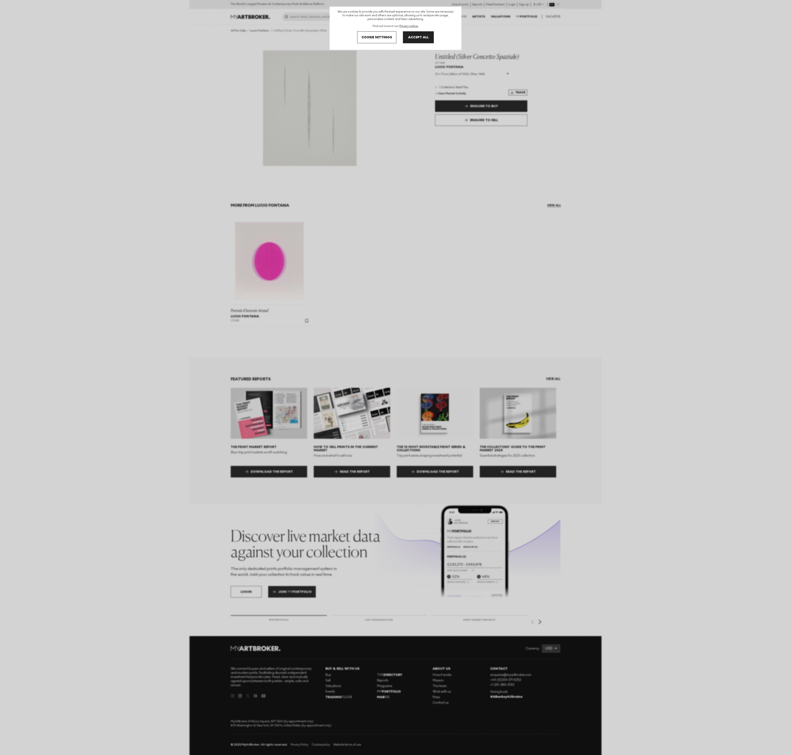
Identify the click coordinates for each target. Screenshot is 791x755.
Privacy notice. (408, 26)
